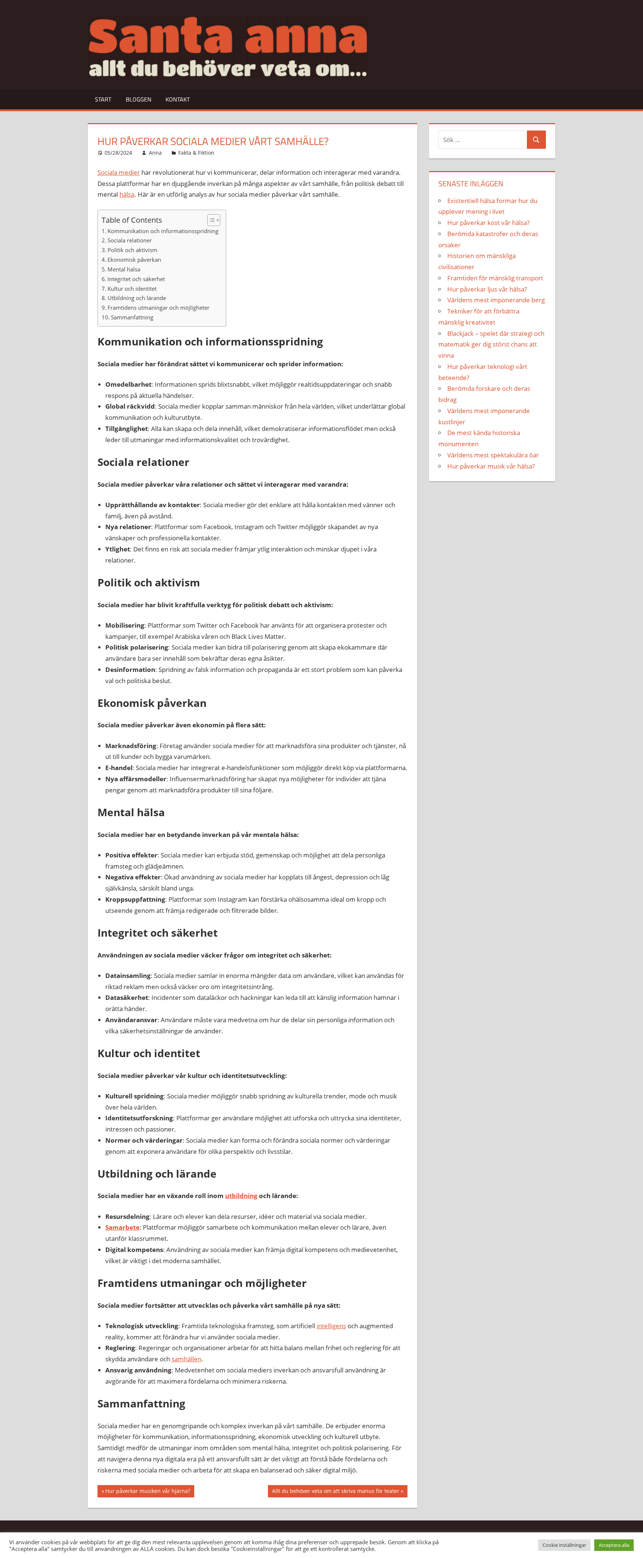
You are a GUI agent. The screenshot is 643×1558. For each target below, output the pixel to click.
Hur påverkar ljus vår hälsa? (487, 289)
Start (103, 99)
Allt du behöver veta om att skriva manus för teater (335, 1492)
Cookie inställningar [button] (564, 1545)
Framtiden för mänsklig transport (495, 278)
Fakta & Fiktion (196, 152)
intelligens (331, 1326)
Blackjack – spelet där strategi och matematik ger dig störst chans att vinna (491, 344)
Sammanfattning (132, 317)
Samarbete (122, 1227)
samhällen (186, 1359)
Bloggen (138, 99)
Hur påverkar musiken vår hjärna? (147, 1492)
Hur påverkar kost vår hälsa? (488, 222)
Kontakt (178, 99)
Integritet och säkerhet (136, 279)
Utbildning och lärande (137, 298)
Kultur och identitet (132, 288)
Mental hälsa (124, 269)
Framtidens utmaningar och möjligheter (158, 307)
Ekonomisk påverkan (134, 259)
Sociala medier (118, 172)
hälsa (126, 194)
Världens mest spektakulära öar (493, 455)
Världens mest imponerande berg (496, 300)
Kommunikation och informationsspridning (163, 231)
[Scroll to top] (630, 1545)
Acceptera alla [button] (614, 1545)
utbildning (241, 1195)
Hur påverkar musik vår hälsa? (491, 466)
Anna (155, 152)
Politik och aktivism (132, 250)
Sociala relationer (130, 240)
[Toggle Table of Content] (210, 220)
